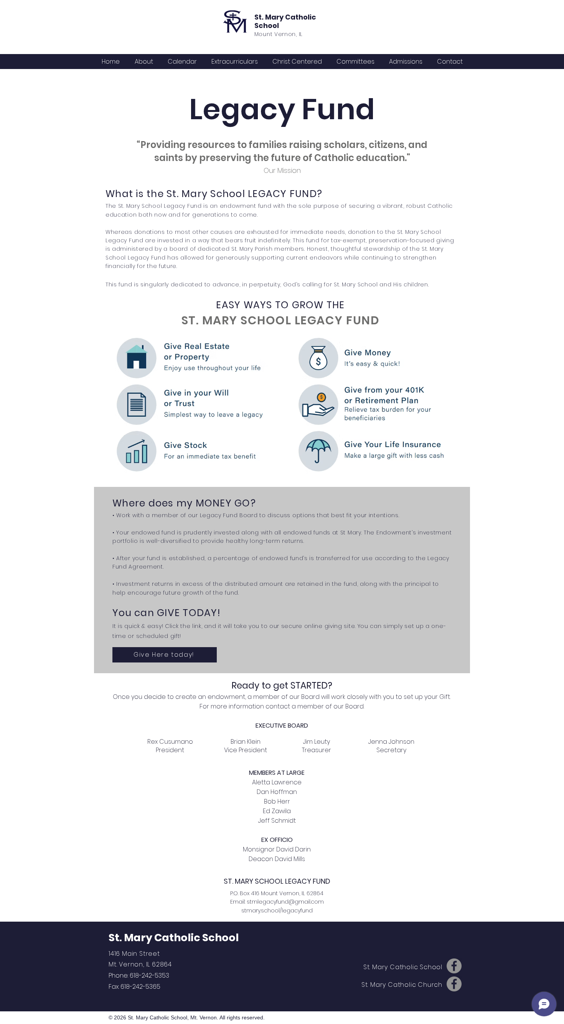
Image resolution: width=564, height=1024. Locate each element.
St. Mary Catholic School (285, 21)
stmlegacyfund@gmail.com (285, 902)
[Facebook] (454, 965)
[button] (182, 61)
